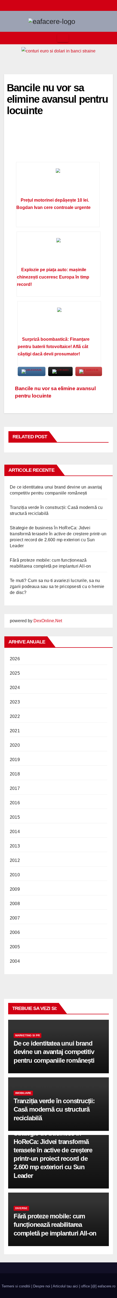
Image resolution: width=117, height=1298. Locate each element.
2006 (15, 932)
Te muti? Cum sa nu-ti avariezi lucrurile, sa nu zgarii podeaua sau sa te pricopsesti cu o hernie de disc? (57, 586)
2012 (15, 860)
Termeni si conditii (16, 1286)
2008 (15, 903)
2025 (15, 673)
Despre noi (41, 1286)
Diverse (21, 1208)
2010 (15, 874)
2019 (15, 759)
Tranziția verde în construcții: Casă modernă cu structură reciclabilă (54, 1109)
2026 (15, 658)
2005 (15, 946)
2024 (15, 687)
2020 (15, 745)
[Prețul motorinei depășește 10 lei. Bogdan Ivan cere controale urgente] (57, 181)
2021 (15, 730)
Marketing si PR (27, 1035)
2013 (15, 846)
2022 (15, 716)
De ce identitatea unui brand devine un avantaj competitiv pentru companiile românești (54, 1052)
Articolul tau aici (65, 1286)
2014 (15, 831)
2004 (15, 961)
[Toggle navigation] (63, 38)
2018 (15, 774)
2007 (15, 918)
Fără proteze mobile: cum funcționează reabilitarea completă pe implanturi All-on (55, 1224)
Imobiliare (23, 1092)
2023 (15, 702)
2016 (15, 802)
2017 (15, 788)
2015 (15, 817)
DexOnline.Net (47, 620)
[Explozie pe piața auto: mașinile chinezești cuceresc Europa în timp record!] (58, 251)
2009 (15, 889)
